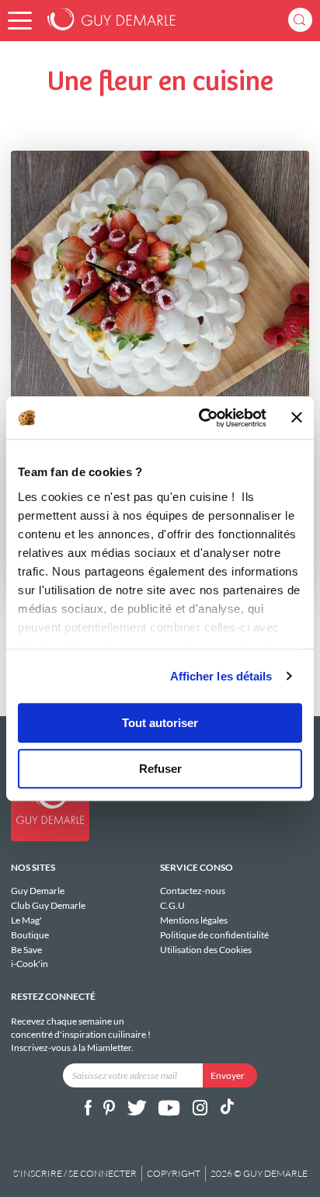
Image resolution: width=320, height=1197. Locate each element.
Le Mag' (26, 920)
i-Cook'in (29, 963)
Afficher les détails (221, 676)
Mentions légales (194, 920)
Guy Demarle (37, 891)
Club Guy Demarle (48, 905)
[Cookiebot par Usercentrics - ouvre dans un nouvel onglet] (201, 418)
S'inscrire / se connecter (75, 1173)
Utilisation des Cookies (206, 949)
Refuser (160, 768)
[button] (20, 20)
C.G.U (172, 905)
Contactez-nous (192, 891)
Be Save (26, 949)
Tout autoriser (160, 722)
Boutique (30, 935)
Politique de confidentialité (214, 935)
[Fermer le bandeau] (296, 417)
